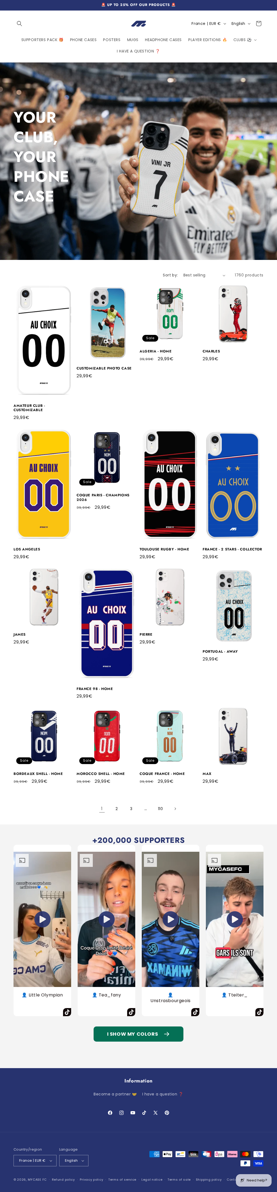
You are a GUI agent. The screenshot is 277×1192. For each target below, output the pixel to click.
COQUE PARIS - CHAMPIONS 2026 (103, 497)
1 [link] (102, 808)
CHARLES (211, 351)
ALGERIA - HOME (156, 351)
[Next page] (175, 809)
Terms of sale (179, 1179)
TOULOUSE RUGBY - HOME (164, 549)
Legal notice (151, 1179)
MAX (207, 774)
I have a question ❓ (162, 1094)
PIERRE (146, 634)
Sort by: (170, 275)
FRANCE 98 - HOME (95, 689)
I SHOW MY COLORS (132, 1034)
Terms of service (122, 1179)
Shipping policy (209, 1179)
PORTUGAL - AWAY (220, 651)
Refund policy (63, 1179)
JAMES (20, 634)
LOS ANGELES (27, 549)
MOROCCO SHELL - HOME (101, 774)
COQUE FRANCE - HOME (162, 774)
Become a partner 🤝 (115, 1094)
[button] (19, 23)
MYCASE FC (37, 1179)
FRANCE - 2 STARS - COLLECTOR (232, 549)
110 (160, 808)
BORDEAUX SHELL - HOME (38, 774)
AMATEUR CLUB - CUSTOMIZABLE (29, 408)
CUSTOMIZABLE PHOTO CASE (104, 368)
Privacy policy (91, 1179)
